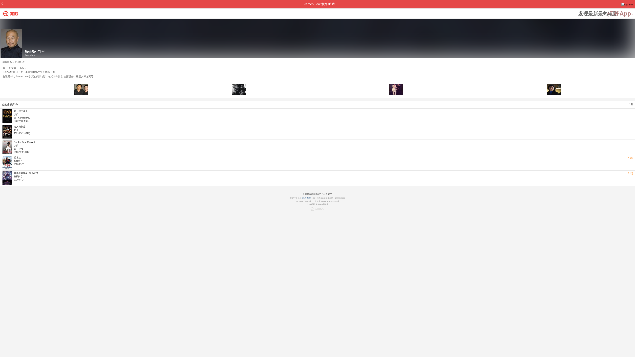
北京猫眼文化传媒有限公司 (317, 204)
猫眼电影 (7, 62)
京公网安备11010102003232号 (327, 201)
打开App (619, 13)
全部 (631, 104)
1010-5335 (327, 194)
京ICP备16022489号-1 (304, 201)
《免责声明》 (306, 198)
